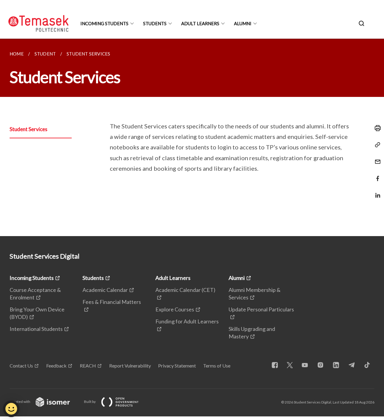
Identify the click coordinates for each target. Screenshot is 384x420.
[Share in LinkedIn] (376, 191)
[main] (192, 137)
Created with (20, 401)
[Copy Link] (376, 145)
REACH (88, 365)
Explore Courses (174, 309)
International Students (36, 329)
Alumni (242, 23)
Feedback (56, 365)
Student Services (28, 129)
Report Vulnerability (130, 365)
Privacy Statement (177, 365)
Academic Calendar (105, 289)
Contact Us (21, 365)
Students (154, 23)
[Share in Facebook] (376, 175)
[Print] (376, 128)
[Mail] (376, 158)
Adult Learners (200, 23)
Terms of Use (216, 365)
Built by (90, 401)
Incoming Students (104, 23)
